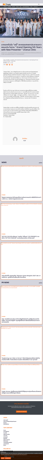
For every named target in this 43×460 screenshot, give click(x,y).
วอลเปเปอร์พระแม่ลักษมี (7, 442)
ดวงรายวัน (5, 435)
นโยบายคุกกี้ (5, 420)
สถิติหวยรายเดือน (6, 434)
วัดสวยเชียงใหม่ (6, 431)
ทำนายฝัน (9, 6)
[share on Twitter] (9, 64)
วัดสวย (31, 6)
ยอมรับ (2, 458)
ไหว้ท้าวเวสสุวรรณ (6, 439)
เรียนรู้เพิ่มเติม (7, 458)
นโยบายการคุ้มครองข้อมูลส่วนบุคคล (9, 421)
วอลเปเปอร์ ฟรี (6, 443)
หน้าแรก (5, 6)
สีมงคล (4, 445)
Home (4, 60)
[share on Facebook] (7, 64)
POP (24, 141)
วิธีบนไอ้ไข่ (5, 438)
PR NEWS (2, 41)
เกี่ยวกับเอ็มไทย (6, 424)
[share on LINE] (12, 64)
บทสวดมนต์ (35, 6)
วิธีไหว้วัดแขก (5, 441)
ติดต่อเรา (5, 422)
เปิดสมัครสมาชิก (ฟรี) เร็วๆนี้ (21, 411)
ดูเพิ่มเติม (40, 162)
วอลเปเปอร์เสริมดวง (25, 6)
